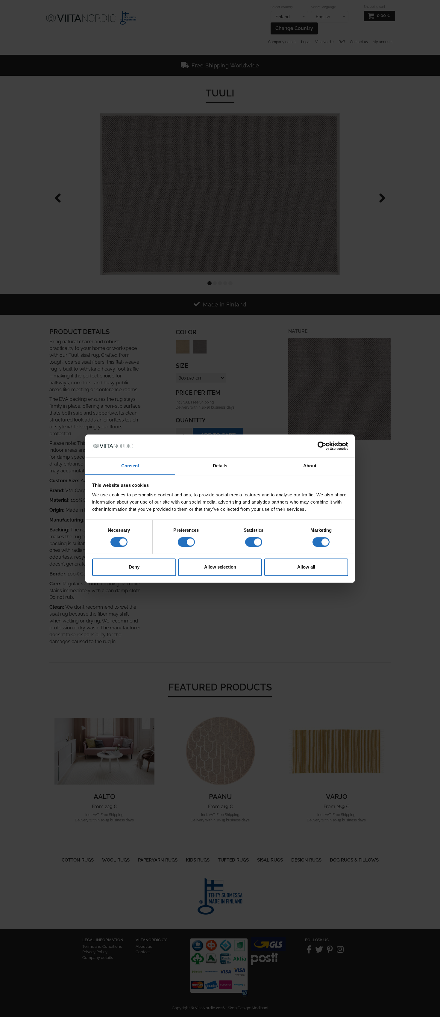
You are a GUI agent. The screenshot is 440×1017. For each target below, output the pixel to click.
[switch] (186, 542)
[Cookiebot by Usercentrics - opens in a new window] (322, 445)
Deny (134, 566)
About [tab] (309, 465)
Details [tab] (220, 465)
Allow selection (220, 566)
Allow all (306, 566)
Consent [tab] (130, 465)
